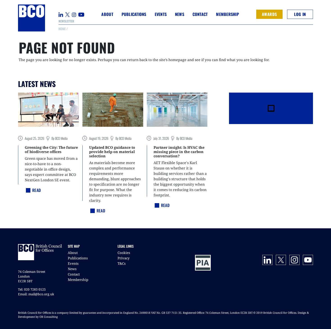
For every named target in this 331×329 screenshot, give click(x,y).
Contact (200, 14)
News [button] (179, 14)
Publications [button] (134, 14)
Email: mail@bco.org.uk (36, 294)
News (72, 269)
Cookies (124, 252)
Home (62, 28)
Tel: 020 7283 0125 (32, 289)
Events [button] (161, 14)
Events (73, 263)
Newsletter (66, 21)
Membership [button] (227, 14)
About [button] (107, 14)
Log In (300, 14)
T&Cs (122, 263)
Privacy (123, 258)
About (73, 252)
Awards (269, 14)
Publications (78, 258)
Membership (78, 279)
